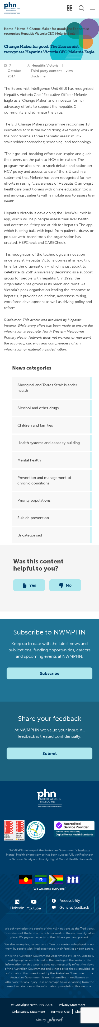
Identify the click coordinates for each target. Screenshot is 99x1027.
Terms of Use (60, 1012)
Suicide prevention (33, 517)
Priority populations (33, 500)
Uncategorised (29, 535)
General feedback (73, 907)
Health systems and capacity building (48, 442)
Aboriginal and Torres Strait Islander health (47, 387)
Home (8, 29)
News (21, 29)
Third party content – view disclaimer (52, 73)
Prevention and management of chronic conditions (44, 480)
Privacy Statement (72, 1005)
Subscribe (49, 673)
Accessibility (69, 900)
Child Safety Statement (28, 1012)
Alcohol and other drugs (38, 407)
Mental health (29, 460)
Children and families (35, 425)
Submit (50, 753)
